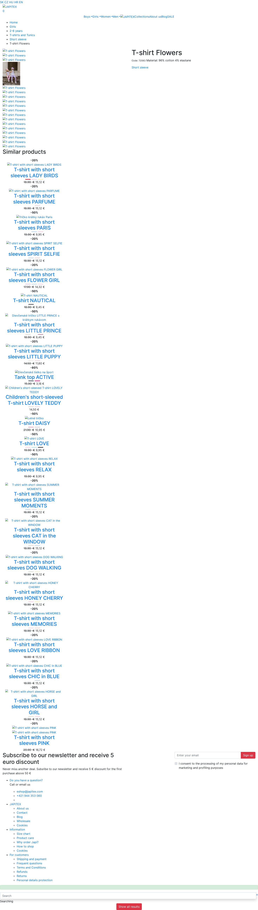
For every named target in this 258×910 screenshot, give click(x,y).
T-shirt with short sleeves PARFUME (34, 199)
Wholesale (23, 821)
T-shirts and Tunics (22, 35)
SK (2, 2)
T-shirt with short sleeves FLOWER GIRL (34, 277)
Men (115, 16)
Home (14, 22)
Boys (87, 16)
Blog (164, 16)
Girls (95, 16)
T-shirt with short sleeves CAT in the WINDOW (34, 536)
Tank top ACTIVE (34, 377)
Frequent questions (29, 863)
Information (17, 829)
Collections (141, 16)
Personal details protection (34, 880)
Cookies (22, 825)
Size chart (23, 833)
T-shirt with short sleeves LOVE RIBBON (34, 647)
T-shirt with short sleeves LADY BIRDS (34, 173)
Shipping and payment (32, 859)
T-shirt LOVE (34, 443)
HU (11, 2)
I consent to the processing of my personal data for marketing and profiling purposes (213, 765)
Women (106, 16)
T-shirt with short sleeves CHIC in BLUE (34, 674)
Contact (22, 812)
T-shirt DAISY (34, 423)
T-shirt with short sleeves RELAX (34, 467)
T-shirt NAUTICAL (34, 300)
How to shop (25, 846)
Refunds (22, 871)
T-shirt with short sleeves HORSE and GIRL (34, 706)
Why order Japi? (27, 842)
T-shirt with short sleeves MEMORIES (34, 621)
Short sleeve (18, 39)
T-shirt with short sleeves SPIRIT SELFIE (34, 251)
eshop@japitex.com (30, 791)
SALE (170, 16)
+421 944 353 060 (29, 795)
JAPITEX (15, 804)
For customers (19, 855)
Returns (22, 876)
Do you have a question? (26, 780)
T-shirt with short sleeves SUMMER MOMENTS (34, 500)
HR (16, 2)
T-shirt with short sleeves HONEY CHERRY (34, 595)
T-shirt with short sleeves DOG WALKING (34, 565)
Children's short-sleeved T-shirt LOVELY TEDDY (34, 400)
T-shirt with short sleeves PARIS (34, 225)
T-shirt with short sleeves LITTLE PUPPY (34, 354)
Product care (25, 838)
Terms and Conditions (31, 867)
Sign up (248, 755)
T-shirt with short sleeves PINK (34, 740)
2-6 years (16, 31)
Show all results (129, 906)
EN (21, 2)
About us (155, 16)
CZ (6, 2)
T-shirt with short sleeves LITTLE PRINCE (34, 328)
